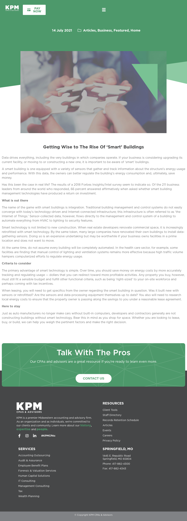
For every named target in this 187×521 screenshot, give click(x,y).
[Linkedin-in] (35, 436)
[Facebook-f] (19, 436)
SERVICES (26, 449)
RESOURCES (113, 403)
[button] (104, 9)
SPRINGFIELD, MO (118, 449)
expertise (23, 429)
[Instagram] (27, 436)
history (85, 425)
